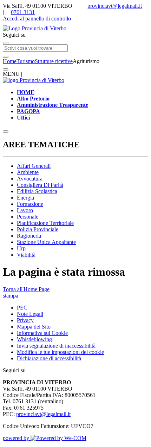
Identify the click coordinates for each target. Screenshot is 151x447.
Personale (27, 217)
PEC (22, 308)
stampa (10, 296)
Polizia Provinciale (37, 229)
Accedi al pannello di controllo (37, 19)
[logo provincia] (75, 28)
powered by (17, 438)
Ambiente (28, 172)
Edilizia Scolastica (37, 191)
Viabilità (26, 255)
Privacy (25, 320)
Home (10, 61)
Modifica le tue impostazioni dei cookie (60, 352)
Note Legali (30, 314)
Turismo (26, 61)
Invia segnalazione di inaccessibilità (56, 346)
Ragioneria (29, 236)
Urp (21, 248)
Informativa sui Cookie (42, 333)
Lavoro (25, 210)
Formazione (30, 204)
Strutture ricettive (54, 61)
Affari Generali (34, 166)
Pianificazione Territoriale (45, 223)
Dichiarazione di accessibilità (49, 358)
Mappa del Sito (34, 327)
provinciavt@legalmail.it (114, 6)
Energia (25, 198)
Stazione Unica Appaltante (46, 242)
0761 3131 (23, 12)
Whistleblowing (34, 339)
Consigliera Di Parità (40, 185)
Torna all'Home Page (26, 289)
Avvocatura (29, 179)
